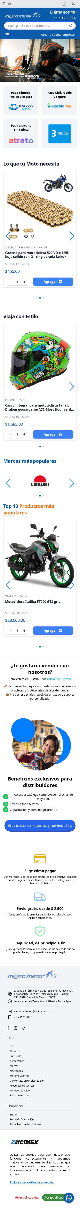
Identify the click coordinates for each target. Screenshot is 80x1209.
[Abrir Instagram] (15, 1028)
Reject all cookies (27, 1197)
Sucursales (16, 1056)
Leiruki (43, 247)
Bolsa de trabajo (19, 1095)
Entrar (13, 1114)
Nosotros (15, 1051)
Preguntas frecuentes (22, 1085)
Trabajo (10, 596)
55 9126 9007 (65, 17)
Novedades (16, 1071)
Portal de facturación (22, 1119)
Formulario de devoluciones (25, 1124)
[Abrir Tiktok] (23, 1028)
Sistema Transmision (20, 247)
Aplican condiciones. (40, 918)
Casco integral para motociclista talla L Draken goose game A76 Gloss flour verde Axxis (39, 409)
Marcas (14, 1066)
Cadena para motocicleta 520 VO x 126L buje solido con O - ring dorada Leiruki (37, 254)
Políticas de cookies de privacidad (32, 1182)
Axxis (22, 400)
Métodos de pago (20, 1090)
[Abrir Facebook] (8, 1028)
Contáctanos (17, 1061)
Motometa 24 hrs (20, 1076)
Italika (23, 596)
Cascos (10, 400)
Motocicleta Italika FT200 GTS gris (32, 601)
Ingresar (69, 35)
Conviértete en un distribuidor (27, 1080)
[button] (75, 60)
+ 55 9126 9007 (23, 1017)
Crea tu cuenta (51, 35)
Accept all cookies (57, 1197)
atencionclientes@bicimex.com (31, 1011)
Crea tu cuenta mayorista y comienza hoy (40, 825)
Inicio (13, 1046)
